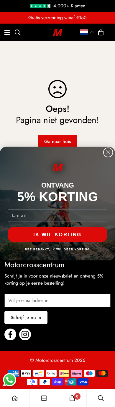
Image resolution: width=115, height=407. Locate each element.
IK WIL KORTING (57, 234)
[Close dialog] (108, 152)
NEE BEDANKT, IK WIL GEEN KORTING (57, 249)
